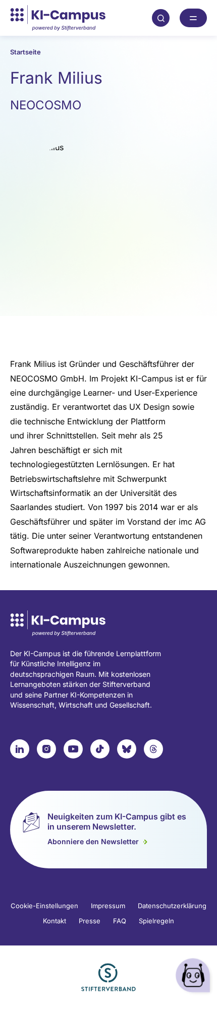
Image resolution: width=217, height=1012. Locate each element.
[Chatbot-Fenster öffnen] (194, 977)
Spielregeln (156, 921)
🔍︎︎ (161, 18)
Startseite (25, 52)
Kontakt (54, 921)
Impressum (108, 906)
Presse (89, 921)
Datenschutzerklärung (172, 906)
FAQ (119, 921)
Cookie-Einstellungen (44, 906)
